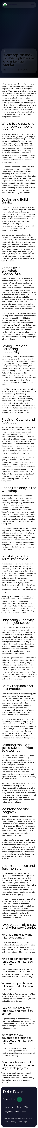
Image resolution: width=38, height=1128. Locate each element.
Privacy (13, 1122)
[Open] (32, 4)
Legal (25, 1122)
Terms (20, 1122)
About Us (7, 1122)
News (19, 1107)
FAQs (26, 1107)
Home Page (9, 1107)
